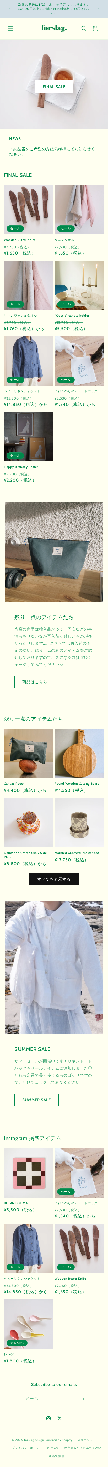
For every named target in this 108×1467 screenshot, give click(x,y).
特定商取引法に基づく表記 (82, 1448)
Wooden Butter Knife (19, 240)
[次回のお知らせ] (98, 8)
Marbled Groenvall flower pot (77, 853)
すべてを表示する (54, 879)
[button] (10, 28)
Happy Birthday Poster (21, 467)
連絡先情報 (56, 1456)
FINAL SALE (54, 86)
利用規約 (53, 1448)
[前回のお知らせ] (9, 8)
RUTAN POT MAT (16, 1203)
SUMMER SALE (36, 1100)
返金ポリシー (87, 1440)
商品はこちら (34, 682)
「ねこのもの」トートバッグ (76, 391)
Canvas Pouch (14, 784)
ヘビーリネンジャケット (22, 391)
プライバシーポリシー (27, 1448)
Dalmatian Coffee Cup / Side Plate (25, 855)
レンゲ (9, 1354)
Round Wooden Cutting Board (77, 784)
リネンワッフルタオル (20, 315)
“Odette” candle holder (72, 315)
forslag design (34, 1440)
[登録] (82, 1399)
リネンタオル (64, 240)
